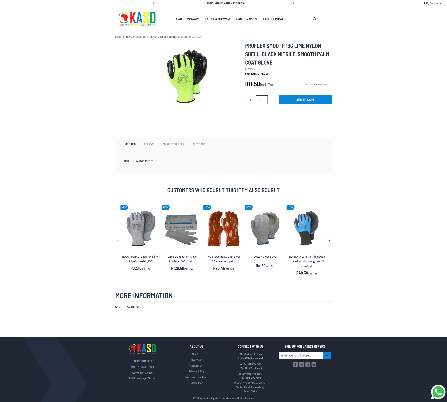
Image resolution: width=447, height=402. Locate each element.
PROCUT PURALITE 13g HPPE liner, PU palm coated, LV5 (140, 259)
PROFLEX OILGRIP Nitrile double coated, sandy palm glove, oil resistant (306, 261)
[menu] (236, 19)
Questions (199, 144)
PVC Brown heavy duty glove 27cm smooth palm (223, 259)
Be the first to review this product (319, 84)
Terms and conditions (196, 377)
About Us (196, 354)
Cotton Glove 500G (265, 256)
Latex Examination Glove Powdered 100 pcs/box (182, 259)
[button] (432, 3)
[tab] (130, 144)
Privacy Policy (196, 371)
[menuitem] (188, 19)
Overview (196, 359)
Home (118, 37)
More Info (130, 144)
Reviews (149, 144)
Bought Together (173, 144)
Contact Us (196, 365)
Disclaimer (196, 382)
